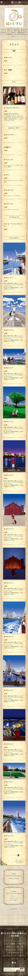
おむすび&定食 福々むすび (11, 973)
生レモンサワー (10, 134)
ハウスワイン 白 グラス (12, 107)
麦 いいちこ (9, 57)
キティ (7, 174)
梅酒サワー (9, 147)
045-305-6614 (24, 2)
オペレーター (9, 203)
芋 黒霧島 (9, 70)
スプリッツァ (9, 159)
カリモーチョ (9, 190)
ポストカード (9, 277)
